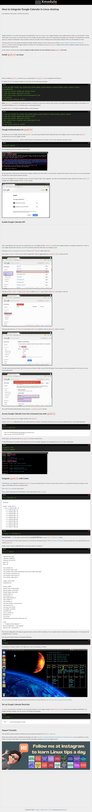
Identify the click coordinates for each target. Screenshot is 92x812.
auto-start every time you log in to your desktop (59, 700)
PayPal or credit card (49, 734)
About (37, 809)
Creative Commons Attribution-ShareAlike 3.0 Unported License (55, 737)
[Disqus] (46, 790)
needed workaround (58, 540)
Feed (50, 809)
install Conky (8, 488)
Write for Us (44, 809)
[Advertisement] (39, 24)
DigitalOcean (63, 809)
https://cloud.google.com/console (17, 250)
